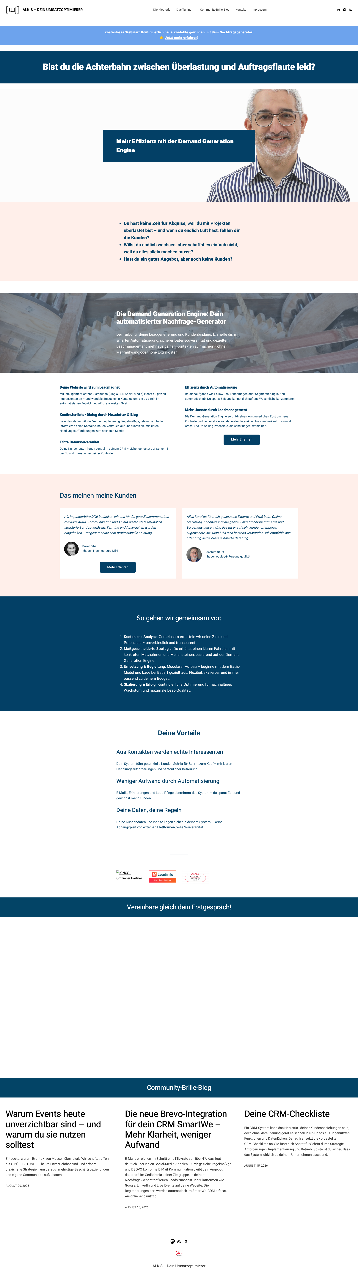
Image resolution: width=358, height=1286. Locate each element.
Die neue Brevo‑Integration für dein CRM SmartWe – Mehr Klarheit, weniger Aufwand (176, 1129)
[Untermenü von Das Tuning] (193, 10)
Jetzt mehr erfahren (181, 37)
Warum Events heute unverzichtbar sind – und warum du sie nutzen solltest (53, 1129)
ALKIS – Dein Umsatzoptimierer (53, 9)
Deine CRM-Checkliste (287, 1114)
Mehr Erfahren (241, 439)
